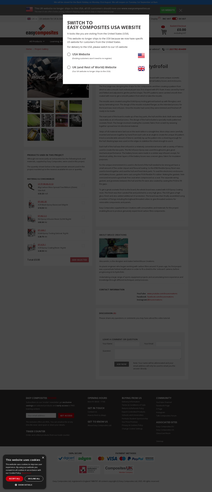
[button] (24, 484)
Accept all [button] (14, 478)
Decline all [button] (34, 478)
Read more (26, 473)
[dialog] (24, 472)
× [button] (43, 458)
